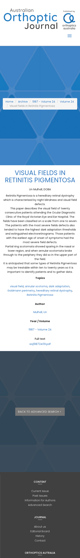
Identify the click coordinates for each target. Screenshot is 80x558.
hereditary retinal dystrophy (54, 290)
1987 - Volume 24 (43, 101)
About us (40, 527)
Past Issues (40, 496)
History (40, 536)
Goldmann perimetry (21, 290)
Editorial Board (40, 531)
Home (9, 101)
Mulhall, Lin (40, 312)
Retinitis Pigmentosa (40, 295)
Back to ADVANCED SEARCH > (40, 412)
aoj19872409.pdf (40, 344)
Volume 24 (67, 101)
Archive (23, 101)
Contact (40, 540)
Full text (40, 339)
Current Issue (40, 491)
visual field (17, 286)
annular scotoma (36, 286)
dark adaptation (59, 286)
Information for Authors (40, 500)
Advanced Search (40, 505)
